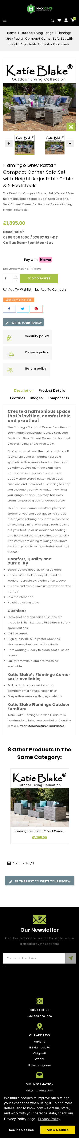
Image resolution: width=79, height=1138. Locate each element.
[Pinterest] (36, 308)
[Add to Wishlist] (16, 772)
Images (36, 398)
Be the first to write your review (42, 881)
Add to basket (39, 278)
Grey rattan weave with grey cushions (35, 696)
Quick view (16, 788)
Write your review (26, 323)
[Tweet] (23, 308)
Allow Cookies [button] (57, 1129)
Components (58, 398)
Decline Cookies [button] (21, 1129)
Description (23, 390)
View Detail (16, 797)
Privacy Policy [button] (49, 1119)
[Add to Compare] (16, 780)
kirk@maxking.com (39, 1090)
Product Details (52, 390)
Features (17, 398)
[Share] (9, 308)
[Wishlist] (59, 20)
